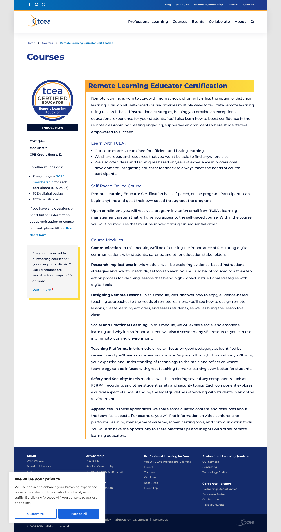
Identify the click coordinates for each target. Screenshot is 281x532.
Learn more (41, 290)
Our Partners (211, 499)
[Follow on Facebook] (29, 4)
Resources (151, 482)
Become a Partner (214, 494)
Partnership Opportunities (219, 489)
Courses (149, 472)
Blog (167, 4)
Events (148, 467)
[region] (57, 497)
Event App (151, 488)
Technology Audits (214, 472)
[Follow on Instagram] (36, 4)
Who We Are (35, 461)
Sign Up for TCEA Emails (131, 519)
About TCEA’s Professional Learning (167, 461)
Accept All (79, 514)
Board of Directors (39, 466)
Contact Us (160, 519)
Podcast (233, 4)
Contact (248, 4)
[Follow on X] (43, 4)
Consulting (209, 467)
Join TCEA (182, 4)
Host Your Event (213, 504)
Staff (30, 471)
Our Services (210, 461)
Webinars (150, 477)
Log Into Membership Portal (104, 471)
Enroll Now (52, 128)
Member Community (208, 4)
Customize (35, 514)
